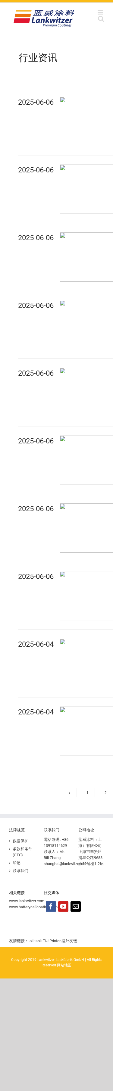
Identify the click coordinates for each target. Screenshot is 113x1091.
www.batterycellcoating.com (33, 907)
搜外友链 (69, 941)
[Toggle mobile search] (101, 18)
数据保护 (20, 841)
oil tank (36, 941)
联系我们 (20, 870)
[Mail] (76, 906)
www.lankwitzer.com (26, 901)
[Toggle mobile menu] (101, 12)
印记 (16, 863)
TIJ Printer (52, 941)
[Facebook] (51, 906)
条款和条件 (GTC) (22, 852)
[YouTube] (63, 906)
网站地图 (64, 965)
